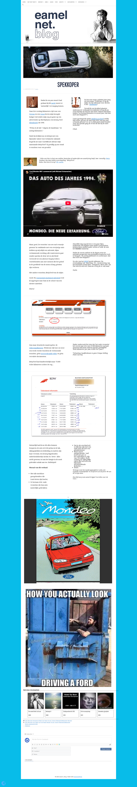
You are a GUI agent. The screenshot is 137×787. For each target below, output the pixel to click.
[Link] (50, 744)
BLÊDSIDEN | (81, 2)
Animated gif (36, 720)
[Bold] (33, 744)
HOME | (24, 2)
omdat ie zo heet (97, 119)
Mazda (44, 722)
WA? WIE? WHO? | (32, 2)
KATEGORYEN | (71, 2)
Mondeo (48, 722)
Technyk (54, 720)
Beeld (40, 720)
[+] (55, 744)
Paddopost (27, 725)
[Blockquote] (46, 744)
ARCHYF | (61, 2)
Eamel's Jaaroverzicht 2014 (31, 724)
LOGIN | (52, 2)
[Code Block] (48, 744)
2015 (26, 720)
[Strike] (39, 744)
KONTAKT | (40, 2)
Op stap (49, 720)
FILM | (56, 2)
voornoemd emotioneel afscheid (48, 278)
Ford (42, 722)
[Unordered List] (44, 744)
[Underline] (37, 744)
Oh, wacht (59, 162)
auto (34, 722)
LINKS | (46, 2)
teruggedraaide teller (49, 354)
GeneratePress (78, 776)
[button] (68, 4)
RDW (86, 261)
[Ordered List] (41, 744)
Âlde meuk (30, 720)
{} (52, 744)
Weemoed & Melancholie (61, 720)
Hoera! (46, 720)
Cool (43, 720)
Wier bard (70, 720)
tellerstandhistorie (36, 348)
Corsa (42, 114)
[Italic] (35, 744)
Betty (108, 158)
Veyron (32, 114)
